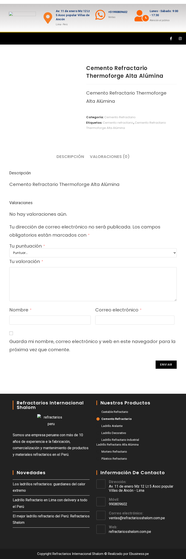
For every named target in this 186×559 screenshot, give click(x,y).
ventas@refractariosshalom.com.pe (137, 518)
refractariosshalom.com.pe (130, 531)
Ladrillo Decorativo (113, 433)
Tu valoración (26, 261)
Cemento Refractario (120, 117)
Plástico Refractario (114, 458)
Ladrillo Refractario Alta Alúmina (117, 444)
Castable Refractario (114, 412)
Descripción (70, 156)
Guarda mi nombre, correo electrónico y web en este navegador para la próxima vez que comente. (92, 345)
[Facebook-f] (171, 38)
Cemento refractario (118, 122)
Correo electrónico (118, 310)
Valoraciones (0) (110, 156)
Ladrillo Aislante (111, 426)
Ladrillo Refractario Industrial (120, 439)
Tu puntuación (27, 246)
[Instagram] (180, 38)
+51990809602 (117, 12)
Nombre (20, 310)
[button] (5, 38)
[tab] (70, 156)
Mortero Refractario (114, 451)
